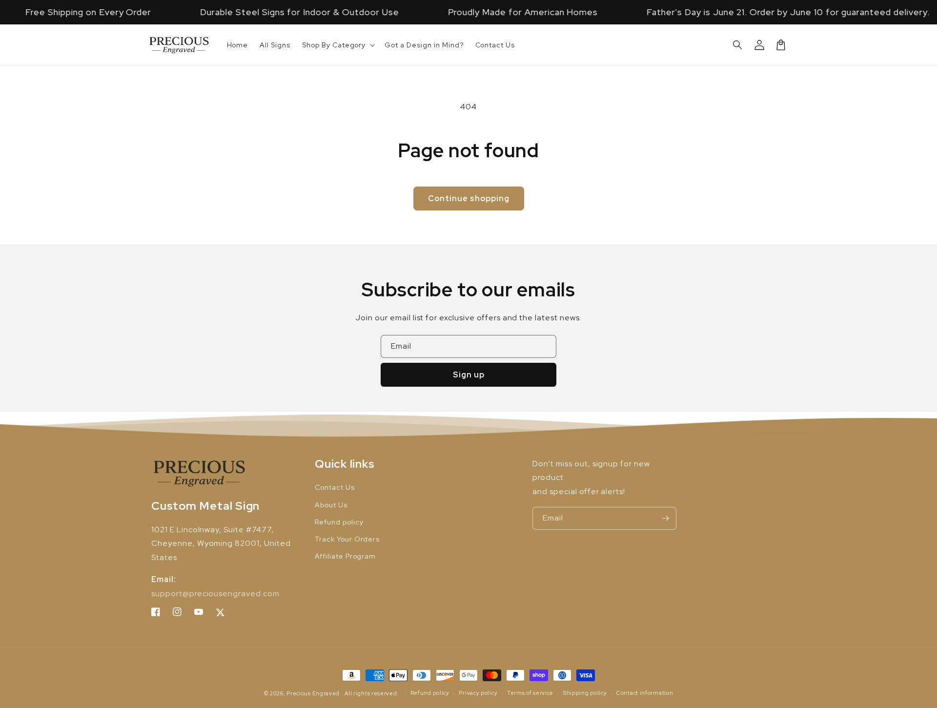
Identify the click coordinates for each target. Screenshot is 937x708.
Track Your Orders (347, 539)
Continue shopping (468, 198)
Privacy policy (478, 692)
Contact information (644, 692)
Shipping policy (585, 692)
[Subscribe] (665, 518)
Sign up (469, 375)
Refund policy (339, 522)
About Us (331, 504)
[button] (738, 45)
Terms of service (530, 692)
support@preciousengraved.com (215, 593)
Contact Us (335, 487)
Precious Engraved (313, 693)
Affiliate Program (345, 556)
